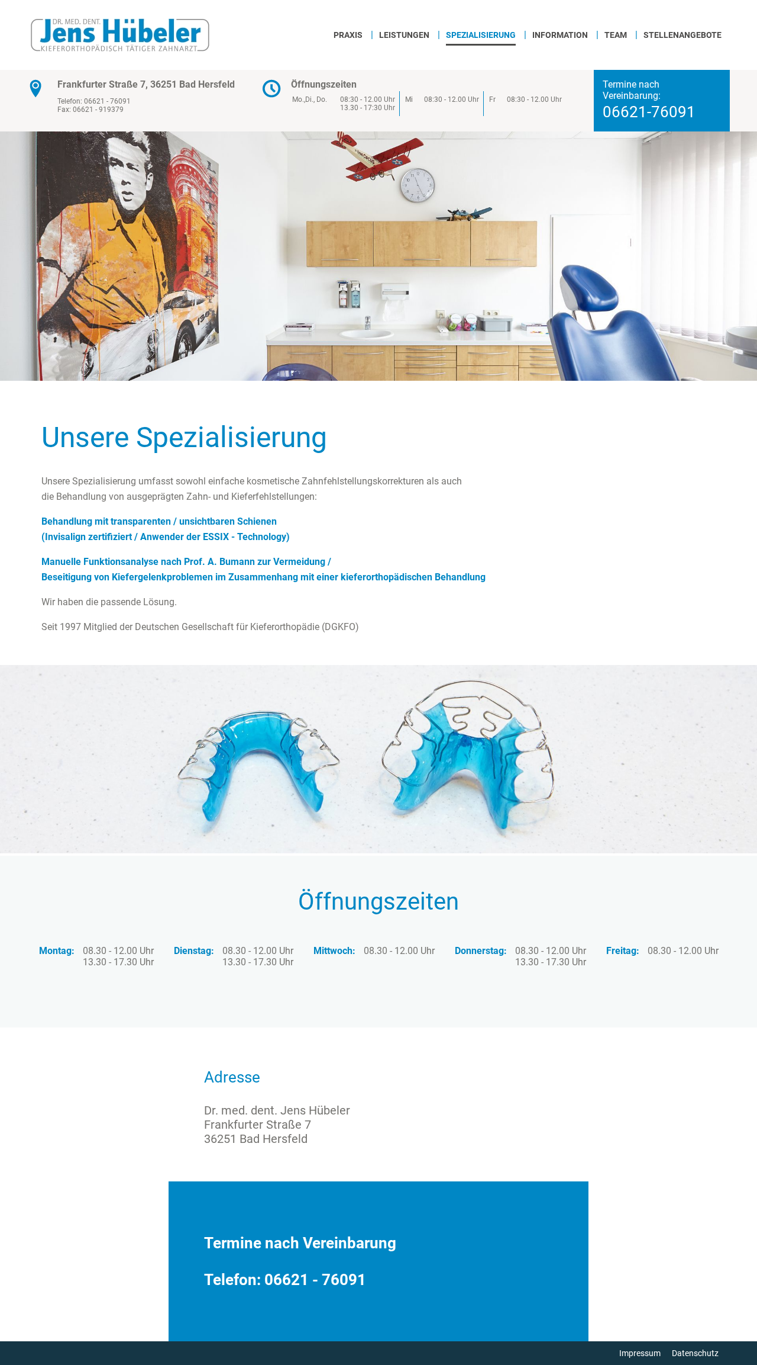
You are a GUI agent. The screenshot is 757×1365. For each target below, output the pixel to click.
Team (615, 35)
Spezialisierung (481, 35)
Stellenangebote (682, 35)
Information (560, 35)
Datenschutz (695, 1353)
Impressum (640, 1353)
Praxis (348, 35)
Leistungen (404, 35)
